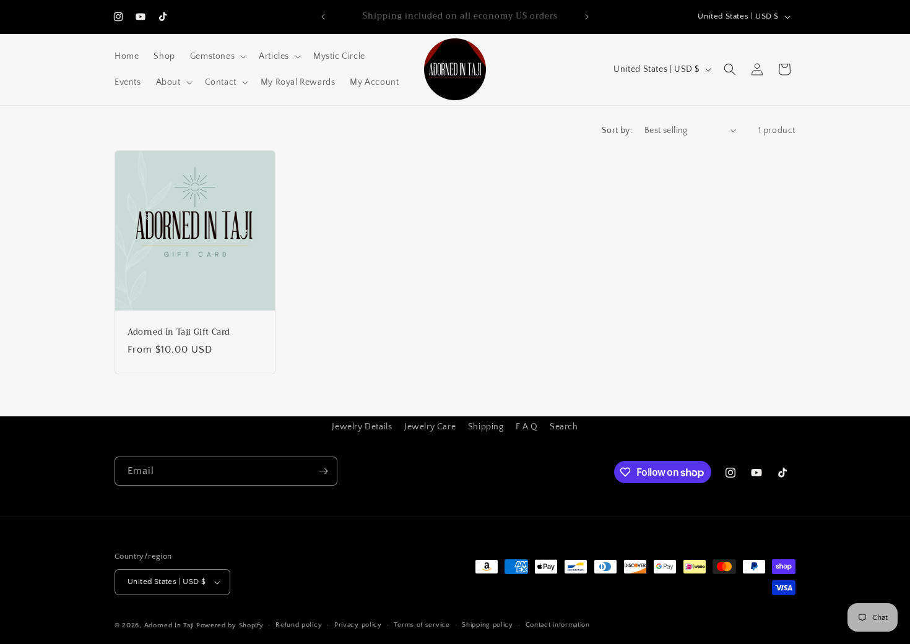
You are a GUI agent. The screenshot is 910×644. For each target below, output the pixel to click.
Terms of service (421, 625)
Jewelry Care (430, 427)
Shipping (486, 427)
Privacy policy (358, 625)
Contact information (558, 625)
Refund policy (298, 625)
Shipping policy (487, 625)
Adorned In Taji (169, 625)
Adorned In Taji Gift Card (179, 332)
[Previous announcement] (323, 16)
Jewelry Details (362, 427)
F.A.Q (526, 427)
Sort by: (617, 130)
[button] (217, 56)
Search (564, 427)
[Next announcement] (586, 16)
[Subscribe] (323, 471)
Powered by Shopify (230, 625)
